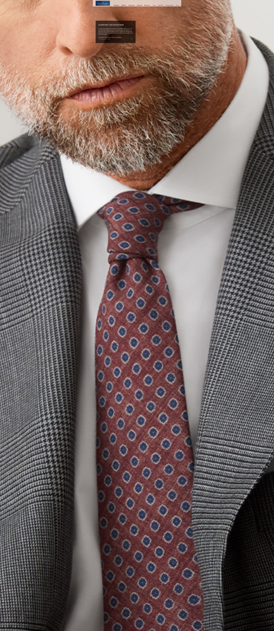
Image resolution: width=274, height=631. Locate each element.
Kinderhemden (131, 5)
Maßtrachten (147, 5)
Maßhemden (116, 5)
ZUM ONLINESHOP (146, 43)
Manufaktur (160, 5)
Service (154, 5)
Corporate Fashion (169, 5)
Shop (177, 5)
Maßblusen (123, 5)
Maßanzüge (139, 5)
